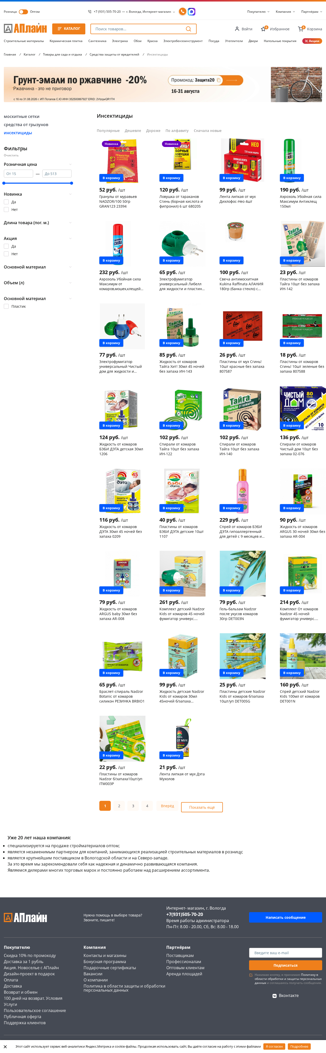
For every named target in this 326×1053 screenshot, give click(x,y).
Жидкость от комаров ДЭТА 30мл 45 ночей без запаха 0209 (120, 531)
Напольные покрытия (280, 41)
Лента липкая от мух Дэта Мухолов (182, 776)
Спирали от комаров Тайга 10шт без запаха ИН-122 (179, 449)
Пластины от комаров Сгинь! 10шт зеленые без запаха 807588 (302, 366)
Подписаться (285, 965)
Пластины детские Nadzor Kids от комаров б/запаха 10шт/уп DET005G (242, 696)
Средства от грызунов (26, 124)
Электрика (120, 41)
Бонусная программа (105, 961)
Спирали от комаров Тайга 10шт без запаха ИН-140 (239, 449)
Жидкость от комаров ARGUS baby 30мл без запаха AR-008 (118, 613)
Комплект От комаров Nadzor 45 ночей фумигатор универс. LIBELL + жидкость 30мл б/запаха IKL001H (302, 613)
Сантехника (97, 41)
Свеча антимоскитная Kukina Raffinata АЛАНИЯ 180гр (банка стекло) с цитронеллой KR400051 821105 (241, 284)
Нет (14, 209)
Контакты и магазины (105, 955)
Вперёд (167, 805)
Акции (314, 41)
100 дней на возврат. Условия (33, 998)
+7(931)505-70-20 (184, 914)
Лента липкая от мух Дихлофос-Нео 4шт (238, 199)
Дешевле (133, 130)
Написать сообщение (286, 917)
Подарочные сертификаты (110, 967)
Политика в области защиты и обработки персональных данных (124, 988)
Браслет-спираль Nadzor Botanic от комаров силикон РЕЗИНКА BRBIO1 (122, 696)
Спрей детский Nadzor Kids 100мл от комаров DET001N (300, 696)
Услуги (10, 1004)
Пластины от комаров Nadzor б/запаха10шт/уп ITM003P (120, 779)
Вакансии (93, 974)
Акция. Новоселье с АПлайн (31, 967)
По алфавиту (177, 130)
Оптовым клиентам (185, 967)
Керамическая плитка (66, 41)
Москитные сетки (21, 116)
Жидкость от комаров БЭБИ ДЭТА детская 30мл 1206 (121, 449)
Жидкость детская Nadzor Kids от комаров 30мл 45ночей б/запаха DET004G (181, 696)
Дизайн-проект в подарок (29, 974)
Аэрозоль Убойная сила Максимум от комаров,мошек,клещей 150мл (120, 284)
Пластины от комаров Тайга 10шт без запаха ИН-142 (300, 284)
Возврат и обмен (20, 992)
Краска (152, 41)
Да (13, 201)
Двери (253, 41)
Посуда (214, 41)
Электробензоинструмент (183, 41)
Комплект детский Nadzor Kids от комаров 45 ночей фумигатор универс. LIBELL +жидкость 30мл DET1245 (182, 613)
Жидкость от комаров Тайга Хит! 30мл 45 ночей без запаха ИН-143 (181, 366)
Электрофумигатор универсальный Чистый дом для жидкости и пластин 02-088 (120, 366)
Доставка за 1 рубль (23, 961)
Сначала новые (208, 130)
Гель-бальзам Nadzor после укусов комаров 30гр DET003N (239, 613)
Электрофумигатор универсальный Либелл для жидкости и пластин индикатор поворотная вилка (180, 284)
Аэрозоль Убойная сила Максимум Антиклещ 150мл (300, 201)
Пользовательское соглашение (35, 1010)
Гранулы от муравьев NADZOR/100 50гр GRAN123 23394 (118, 201)
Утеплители (234, 41)
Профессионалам (183, 961)
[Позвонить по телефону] (183, 12)
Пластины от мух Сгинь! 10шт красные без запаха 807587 (242, 366)
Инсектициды (18, 133)
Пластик (18, 306)
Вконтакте (289, 995)
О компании (96, 980)
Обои (138, 41)
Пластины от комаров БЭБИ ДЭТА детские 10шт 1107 (181, 531)
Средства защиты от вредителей (114, 54)
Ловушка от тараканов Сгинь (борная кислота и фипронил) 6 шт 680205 (181, 201)
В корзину (111, 178)
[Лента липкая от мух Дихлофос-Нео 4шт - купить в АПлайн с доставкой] (243, 161)
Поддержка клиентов (25, 1022)
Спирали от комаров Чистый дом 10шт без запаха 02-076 (299, 449)
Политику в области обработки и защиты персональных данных (288, 979)
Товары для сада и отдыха (62, 54)
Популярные (108, 130)
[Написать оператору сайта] (191, 12)
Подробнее (299, 1046)
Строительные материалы (24, 41)
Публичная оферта (22, 1016)
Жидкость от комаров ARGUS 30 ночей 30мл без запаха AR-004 (302, 531)
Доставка (13, 986)
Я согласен (274, 1046)
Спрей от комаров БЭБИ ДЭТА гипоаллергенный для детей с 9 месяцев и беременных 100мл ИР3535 (241, 531)
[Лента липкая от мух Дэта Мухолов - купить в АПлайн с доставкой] (182, 739)
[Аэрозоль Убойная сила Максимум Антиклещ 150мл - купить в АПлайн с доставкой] (303, 161)
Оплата (11, 980)
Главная (10, 54)
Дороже (153, 130)
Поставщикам (180, 955)
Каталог (29, 54)
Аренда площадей (184, 974)
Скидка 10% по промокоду (30, 955)
